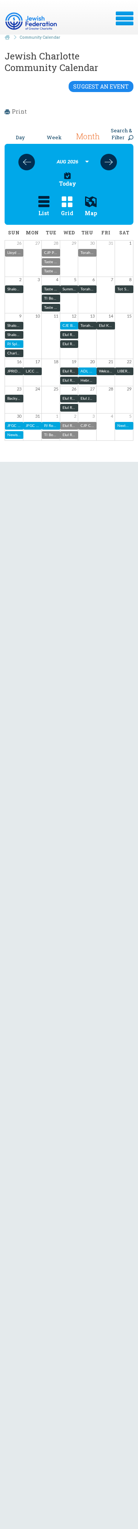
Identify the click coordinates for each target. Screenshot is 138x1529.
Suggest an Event (101, 86)
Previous (26, 162)
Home (7, 37)
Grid (67, 213)
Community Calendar (40, 37)
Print (19, 111)
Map (91, 213)
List (43, 213)
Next (108, 162)
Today (67, 183)
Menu (124, 18)
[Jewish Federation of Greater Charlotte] (32, 21)
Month (88, 136)
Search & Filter (121, 134)
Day (20, 137)
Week (54, 137)
